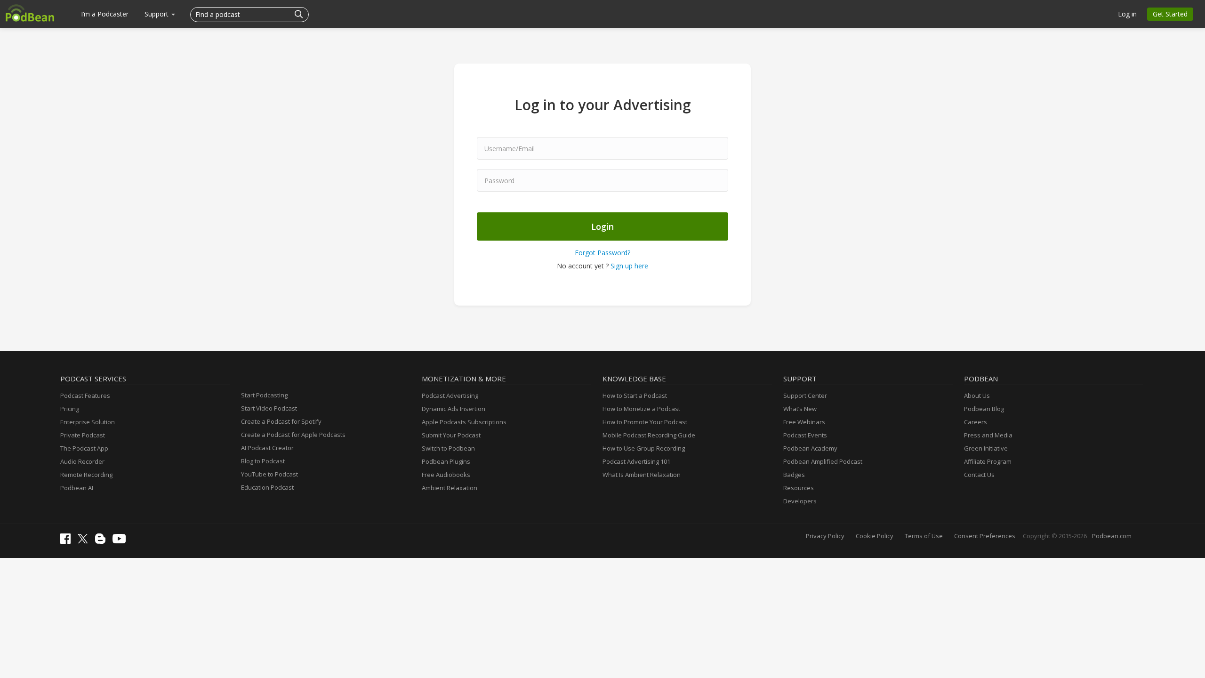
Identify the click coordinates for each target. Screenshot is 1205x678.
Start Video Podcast (269, 408)
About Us (977, 395)
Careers (975, 422)
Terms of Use (924, 536)
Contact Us (979, 474)
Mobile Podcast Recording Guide (648, 435)
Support (157, 13)
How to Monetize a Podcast (641, 408)
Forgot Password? (602, 252)
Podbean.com (1112, 536)
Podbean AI (76, 488)
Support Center (805, 395)
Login (602, 226)
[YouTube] (121, 541)
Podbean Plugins (446, 461)
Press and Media (988, 435)
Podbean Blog (984, 408)
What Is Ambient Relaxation (641, 474)
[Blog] (102, 541)
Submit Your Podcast (451, 435)
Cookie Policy (874, 536)
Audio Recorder (82, 461)
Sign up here (629, 265)
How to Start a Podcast (634, 395)
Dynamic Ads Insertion (453, 408)
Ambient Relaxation (449, 488)
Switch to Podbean (448, 448)
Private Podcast (82, 435)
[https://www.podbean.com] (30, 13)
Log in (1127, 13)
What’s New (800, 408)
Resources (798, 488)
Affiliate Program (988, 461)
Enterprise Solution (87, 422)
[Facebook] (67, 541)
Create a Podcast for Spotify (281, 421)
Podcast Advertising (450, 395)
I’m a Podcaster (105, 13)
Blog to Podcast (263, 461)
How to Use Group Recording (643, 448)
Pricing (69, 408)
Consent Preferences (984, 536)
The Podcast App (84, 448)
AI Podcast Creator (267, 448)
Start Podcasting (264, 395)
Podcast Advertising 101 (636, 461)
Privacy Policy (825, 536)
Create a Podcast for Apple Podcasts (293, 434)
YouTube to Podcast (269, 474)
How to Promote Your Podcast (644, 422)
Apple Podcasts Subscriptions (464, 422)
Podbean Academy (810, 448)
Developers (800, 501)
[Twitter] (85, 541)
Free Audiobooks (446, 474)
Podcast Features (85, 395)
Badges (794, 474)
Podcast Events (805, 435)
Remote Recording (86, 474)
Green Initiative (986, 448)
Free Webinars (804, 422)
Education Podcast (267, 487)
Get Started (1170, 13)
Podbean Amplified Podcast (822, 461)
